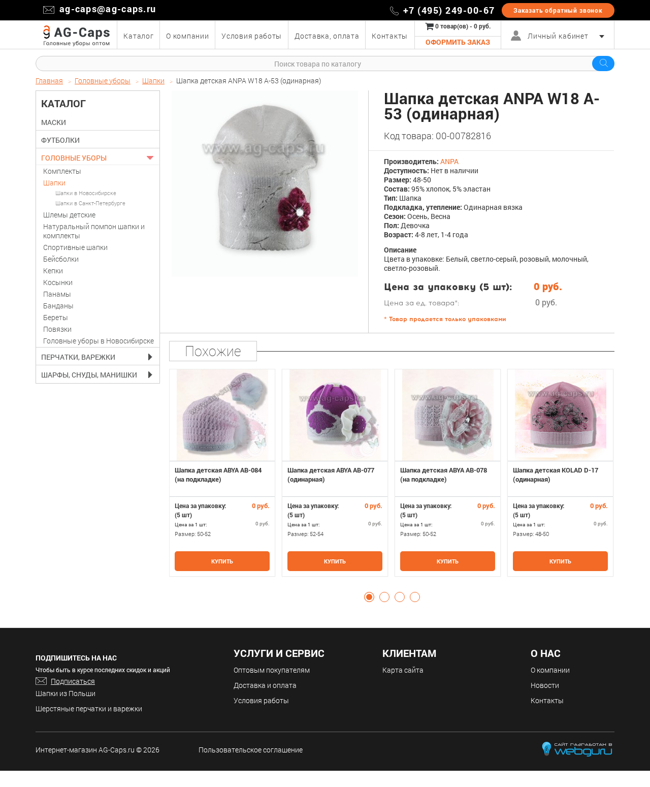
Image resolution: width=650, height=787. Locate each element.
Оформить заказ (458, 42)
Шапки (54, 182)
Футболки (60, 140)
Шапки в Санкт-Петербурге (90, 203)
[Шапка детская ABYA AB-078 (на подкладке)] (447, 415)
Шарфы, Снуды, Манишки (89, 375)
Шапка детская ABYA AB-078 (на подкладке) (443, 474)
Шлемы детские (69, 214)
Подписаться (73, 681)
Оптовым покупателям (272, 670)
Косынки (58, 282)
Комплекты (62, 171)
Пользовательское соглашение (251, 749)
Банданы (58, 305)
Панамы (57, 294)
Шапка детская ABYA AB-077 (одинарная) (330, 474)
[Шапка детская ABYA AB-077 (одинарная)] (334, 415)
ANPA (449, 161)
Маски (53, 122)
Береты (55, 317)
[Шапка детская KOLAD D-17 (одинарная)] (560, 415)
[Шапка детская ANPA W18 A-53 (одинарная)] (265, 183)
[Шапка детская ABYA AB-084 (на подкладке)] (222, 415)
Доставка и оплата (265, 685)
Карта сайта (403, 670)
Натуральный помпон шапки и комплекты (94, 231)
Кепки (53, 270)
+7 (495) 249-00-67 (449, 10)
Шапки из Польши (65, 693)
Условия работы (261, 700)
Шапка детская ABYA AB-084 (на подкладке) (218, 474)
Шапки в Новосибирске (85, 193)
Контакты (547, 700)
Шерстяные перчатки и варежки (89, 708)
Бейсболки (61, 259)
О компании (550, 670)
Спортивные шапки (75, 247)
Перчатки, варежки (78, 357)
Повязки (57, 329)
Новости (545, 685)
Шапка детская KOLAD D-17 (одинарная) (555, 474)
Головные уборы (74, 158)
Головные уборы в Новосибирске (98, 340)
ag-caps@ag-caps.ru (107, 9)
